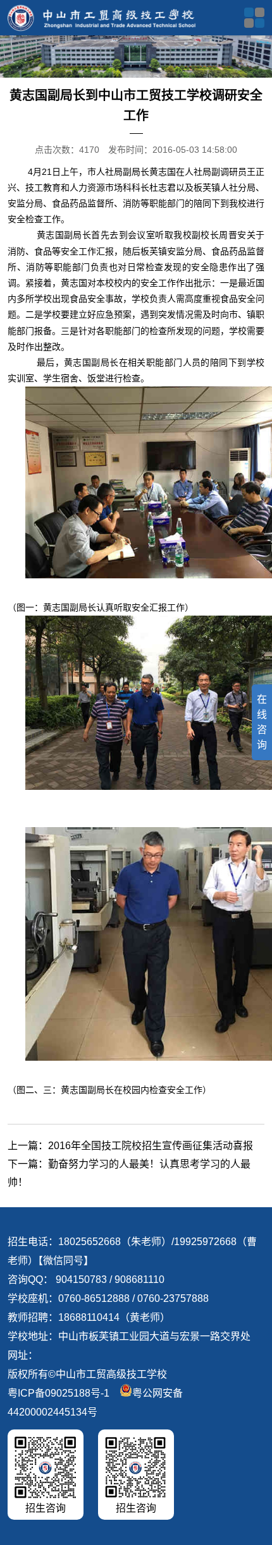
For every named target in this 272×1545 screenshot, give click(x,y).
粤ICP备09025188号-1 (58, 1393)
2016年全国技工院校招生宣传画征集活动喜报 (150, 1145)
